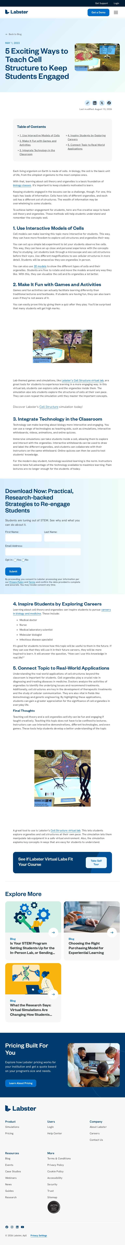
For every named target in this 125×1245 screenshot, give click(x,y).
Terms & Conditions (59, 1158)
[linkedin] (17, 1227)
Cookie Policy (55, 1171)
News (8, 1184)
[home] (62, 1108)
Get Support (101, 3)
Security (52, 1184)
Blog (7, 1158)
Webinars (11, 1178)
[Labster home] (17, 12)
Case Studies (13, 1171)
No (26, 559)
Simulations (12, 1127)
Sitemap (52, 1197)
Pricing (9, 1133)
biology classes (22, 185)
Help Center (54, 1133)
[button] (116, 12)
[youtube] (22, 1227)
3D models (40, 266)
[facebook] (6, 1227)
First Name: (12, 532)
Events (9, 1165)
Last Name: (50, 532)
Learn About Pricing (20, 1083)
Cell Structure (48, 407)
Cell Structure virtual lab (65, 830)
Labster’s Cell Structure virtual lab (83, 380)
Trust (50, 1191)
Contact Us (96, 1140)
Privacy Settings (39, 1235)
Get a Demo (98, 12)
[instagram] (12, 1227)
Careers (95, 1133)
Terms (32, 582)
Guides (9, 1191)
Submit (13, 571)
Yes (19, 559)
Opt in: (9, 559)
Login (116, 3)
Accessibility (54, 1178)
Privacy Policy (16, 582)
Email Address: (14, 546)
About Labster (98, 1127)
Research (11, 1197)
